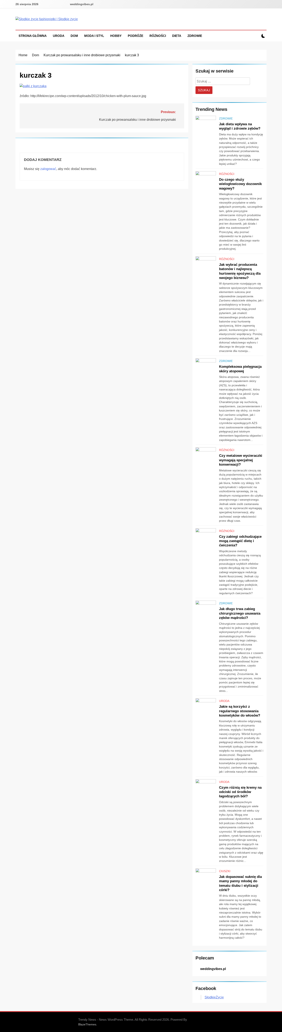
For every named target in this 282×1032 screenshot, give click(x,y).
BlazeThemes (87, 1024)
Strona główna (33, 35)
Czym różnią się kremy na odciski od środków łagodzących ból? (240, 792)
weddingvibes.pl (81, 4)
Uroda (58, 35)
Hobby (116, 35)
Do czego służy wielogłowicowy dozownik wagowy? (240, 184)
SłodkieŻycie (214, 997)
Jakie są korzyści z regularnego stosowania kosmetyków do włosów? (239, 711)
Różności (157, 35)
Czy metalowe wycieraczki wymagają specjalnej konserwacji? (240, 460)
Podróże (135, 35)
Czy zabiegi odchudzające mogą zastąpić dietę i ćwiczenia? (240, 541)
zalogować (48, 169)
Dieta (176, 35)
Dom (74, 35)
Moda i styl (94, 35)
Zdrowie (194, 35)
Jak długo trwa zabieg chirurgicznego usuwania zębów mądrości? (239, 613)
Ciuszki (224, 871)
